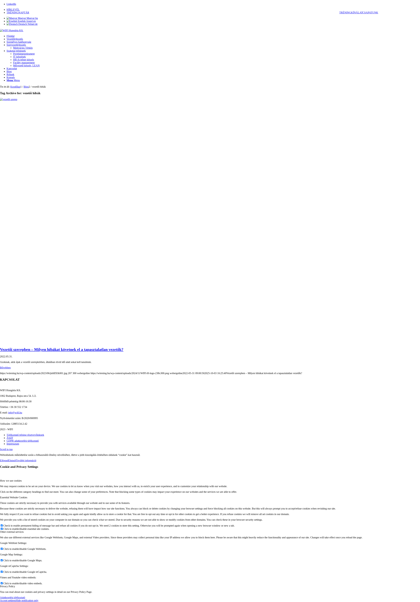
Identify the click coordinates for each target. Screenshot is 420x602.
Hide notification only (27, 600)
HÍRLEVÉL (13, 9)
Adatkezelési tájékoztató (12, 597)
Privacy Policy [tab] (7, 586)
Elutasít (12, 460)
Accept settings (8, 600)
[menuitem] (213, 9)
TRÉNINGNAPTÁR (18, 12)
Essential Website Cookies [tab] (13, 497)
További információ (26, 460)
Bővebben (5, 367)
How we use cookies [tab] (11, 480)
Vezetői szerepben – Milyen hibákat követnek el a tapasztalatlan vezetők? (61, 349)
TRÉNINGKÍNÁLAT (351, 12)
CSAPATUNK (370, 12)
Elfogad (4, 460)
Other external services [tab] (12, 531)
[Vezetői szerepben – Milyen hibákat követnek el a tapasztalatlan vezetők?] (210, 99)
